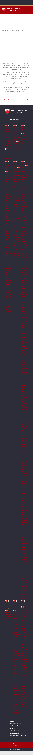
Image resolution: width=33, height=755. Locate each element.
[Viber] (22, 3)
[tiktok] (20, 122)
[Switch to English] (12, 749)
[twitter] (12, 122)
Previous (6, 99)
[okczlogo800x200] (11, 8)
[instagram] (17, 3)
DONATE (26, 2)
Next (28, 99)
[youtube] (15, 3)
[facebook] (10, 3)
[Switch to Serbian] (20, 749)
